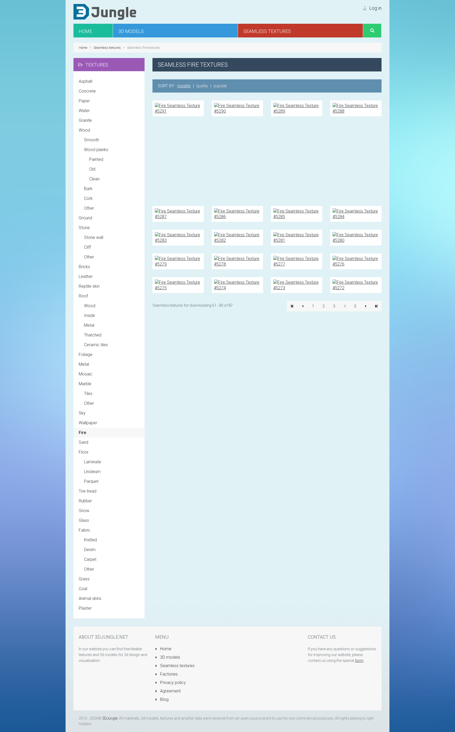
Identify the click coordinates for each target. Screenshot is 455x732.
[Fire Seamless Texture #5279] (178, 260)
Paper (84, 100)
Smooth (91, 139)
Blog (164, 699)
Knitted (90, 539)
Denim (90, 549)
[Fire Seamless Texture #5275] (178, 284)
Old (92, 169)
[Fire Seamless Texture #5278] (237, 260)
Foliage (85, 354)
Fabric (84, 530)
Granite (85, 120)
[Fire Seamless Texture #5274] (237, 284)
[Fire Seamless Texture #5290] (237, 107)
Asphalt (85, 81)
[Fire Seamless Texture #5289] (296, 107)
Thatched (92, 335)
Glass (84, 520)
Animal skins (90, 598)
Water (84, 110)
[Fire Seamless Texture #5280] (356, 237)
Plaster (85, 608)
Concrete (87, 91)
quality (202, 85)
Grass (84, 578)
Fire (82, 432)
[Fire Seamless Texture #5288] (356, 107)
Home (165, 648)
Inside (89, 315)
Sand (83, 442)
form (359, 660)
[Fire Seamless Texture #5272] (356, 284)
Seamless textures (177, 665)
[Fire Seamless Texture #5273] (296, 284)
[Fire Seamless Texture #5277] (296, 260)
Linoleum (92, 471)
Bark (88, 188)
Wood (84, 130)
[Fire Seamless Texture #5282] (237, 237)
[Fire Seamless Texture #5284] (356, 213)
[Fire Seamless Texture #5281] (296, 237)
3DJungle (109, 718)
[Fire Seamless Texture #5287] (178, 213)
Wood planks (96, 149)
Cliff (87, 247)
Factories (168, 674)
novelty (184, 85)
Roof (83, 295)
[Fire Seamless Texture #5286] (237, 213)
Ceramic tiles (96, 344)
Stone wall (93, 237)
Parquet (91, 481)
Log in (375, 8)
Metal (89, 325)
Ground (85, 217)
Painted (96, 159)
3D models (169, 657)
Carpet (90, 559)
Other (89, 208)
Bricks (84, 266)
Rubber (85, 500)
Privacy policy (172, 682)
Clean (94, 178)
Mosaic (85, 374)
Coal (83, 588)
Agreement (170, 691)
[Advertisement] (267, 161)
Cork (88, 198)
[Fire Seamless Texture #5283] (178, 237)
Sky (82, 413)
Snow (84, 510)
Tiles (88, 393)
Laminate (92, 461)
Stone (84, 227)
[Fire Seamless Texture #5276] (356, 260)
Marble (85, 383)
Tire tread (87, 491)
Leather (86, 276)
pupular (220, 85)
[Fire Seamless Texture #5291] (178, 107)
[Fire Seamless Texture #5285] (296, 213)
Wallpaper (88, 422)
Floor (83, 452)
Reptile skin (89, 286)
